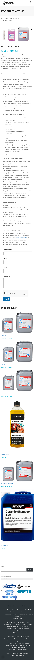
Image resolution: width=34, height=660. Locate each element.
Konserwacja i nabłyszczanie (25, 614)
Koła (28, 622)
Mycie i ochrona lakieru (15, 18)
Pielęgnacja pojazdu (18, 633)
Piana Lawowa (7, 638)
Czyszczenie (21, 622)
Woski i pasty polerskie (18, 655)
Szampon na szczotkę (12, 626)
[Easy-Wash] (9, 594)
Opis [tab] (2, 74)
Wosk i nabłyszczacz (24, 628)
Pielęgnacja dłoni (24, 653)
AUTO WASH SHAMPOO (7, 483)
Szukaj (2, 566)
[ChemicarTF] (24, 586)
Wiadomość (7, 276)
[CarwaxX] (9, 586)
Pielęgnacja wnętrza (11, 645)
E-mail (5, 258)
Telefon (6, 267)
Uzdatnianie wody (24, 626)
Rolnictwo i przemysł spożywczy (17, 649)
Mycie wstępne (8, 624)
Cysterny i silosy (11, 622)
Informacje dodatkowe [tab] (13, 74)
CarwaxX (23, 609)
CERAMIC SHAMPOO (6, 545)
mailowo (25, 237)
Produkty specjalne (28, 624)
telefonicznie (19, 237)
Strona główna (4, 18)
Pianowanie (17, 624)
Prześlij (7, 299)
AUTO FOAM (4, 393)
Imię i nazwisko (8, 249)
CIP (8, 653)
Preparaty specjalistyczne (18, 647)
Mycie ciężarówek (18, 618)
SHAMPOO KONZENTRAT (7, 454)
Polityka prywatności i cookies (18, 612)
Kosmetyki (18, 616)
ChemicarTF (15, 609)
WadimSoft (17, 606)
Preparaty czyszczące (24, 645)
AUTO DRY (4, 364)
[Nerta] (24, 591)
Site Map (7, 609)
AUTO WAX (4, 335)
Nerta (29, 609)
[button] (31, 29)
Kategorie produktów (6, 576)
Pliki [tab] (24, 74)
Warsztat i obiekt (11, 628)
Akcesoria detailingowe (10, 614)
